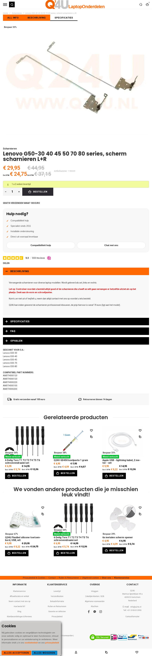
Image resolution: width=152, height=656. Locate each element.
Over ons (106, 578)
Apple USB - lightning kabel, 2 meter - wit (122, 442)
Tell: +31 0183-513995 (132, 610)
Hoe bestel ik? (19, 606)
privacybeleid (52, 642)
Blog (19, 611)
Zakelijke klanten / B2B (94, 596)
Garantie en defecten (57, 611)
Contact (52, 578)
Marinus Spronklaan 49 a (132, 594)
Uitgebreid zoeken (90, 578)
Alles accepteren (16, 653)
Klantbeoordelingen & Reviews (19, 617)
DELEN (6, 263)
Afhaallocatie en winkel (19, 596)
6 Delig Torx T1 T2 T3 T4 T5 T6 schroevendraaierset (25, 442)
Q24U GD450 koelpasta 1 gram (74, 442)
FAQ (12, 331)
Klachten (94, 606)
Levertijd (57, 591)
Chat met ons (111, 245)
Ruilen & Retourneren (69, 578)
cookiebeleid (31, 642)
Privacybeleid (57, 617)
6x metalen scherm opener (122, 519)
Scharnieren (17, 13)
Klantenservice (121, 578)
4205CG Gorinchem (132, 597)
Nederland (132, 601)
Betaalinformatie (57, 601)
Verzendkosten (57, 596)
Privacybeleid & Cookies (34, 578)
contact (55, 298)
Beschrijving (19, 271)
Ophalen (16, 340)
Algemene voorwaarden (94, 601)
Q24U (132, 591)
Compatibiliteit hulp (41, 245)
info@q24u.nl (135, 607)
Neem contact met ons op (19, 601)
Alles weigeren (44, 653)
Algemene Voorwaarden (63, 636)
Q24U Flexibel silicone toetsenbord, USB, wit (25, 519)
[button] (12, 4)
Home (5, 13)
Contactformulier (132, 617)
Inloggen (94, 591)
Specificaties (20, 321)
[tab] (76, 271)
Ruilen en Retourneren (57, 606)
